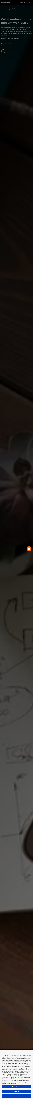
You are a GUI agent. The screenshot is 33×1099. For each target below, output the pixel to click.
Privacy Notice (23, 1079)
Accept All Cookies (16, 1096)
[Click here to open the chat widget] (29, 548)
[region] (16, 1074)
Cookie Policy (12, 1079)
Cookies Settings (16, 1086)
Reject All (16, 1091)
